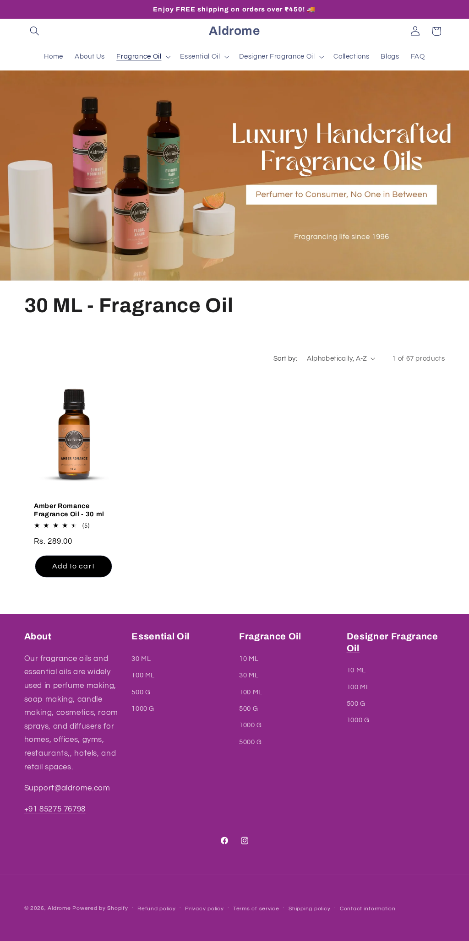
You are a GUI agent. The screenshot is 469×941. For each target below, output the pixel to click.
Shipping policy (309, 908)
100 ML (143, 675)
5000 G (250, 742)
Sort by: (285, 358)
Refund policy (156, 908)
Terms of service (256, 908)
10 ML (248, 658)
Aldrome (59, 908)
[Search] (34, 31)
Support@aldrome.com (67, 788)
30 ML (141, 658)
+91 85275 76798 (55, 809)
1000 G (142, 708)
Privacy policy (204, 908)
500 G (140, 692)
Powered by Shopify (100, 908)
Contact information (368, 908)
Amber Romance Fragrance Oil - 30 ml (69, 510)
